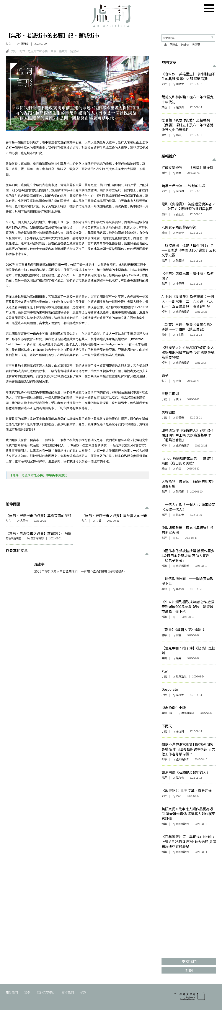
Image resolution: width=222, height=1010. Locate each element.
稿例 (27, 992)
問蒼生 (174, 44)
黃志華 (180, 232)
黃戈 (178, 399)
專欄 (164, 658)
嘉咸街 (63, 51)
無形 (14, 51)
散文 (8, 44)
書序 (164, 334)
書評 (164, 173)
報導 (164, 311)
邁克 (178, 658)
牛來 (164, 44)
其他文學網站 (46, 992)
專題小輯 (167, 713)
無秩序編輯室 (13, 538)
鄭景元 (180, 135)
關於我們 (12, 992)
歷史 (164, 135)
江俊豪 (180, 777)
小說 (164, 399)
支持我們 (68, 992)
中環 (53, 51)
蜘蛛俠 (185, 44)
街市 (22, 51)
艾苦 (98, 520)
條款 (83, 992)
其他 (164, 107)
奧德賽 (196, 44)
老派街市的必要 (38, 51)
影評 (164, 84)
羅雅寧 (25, 44)
